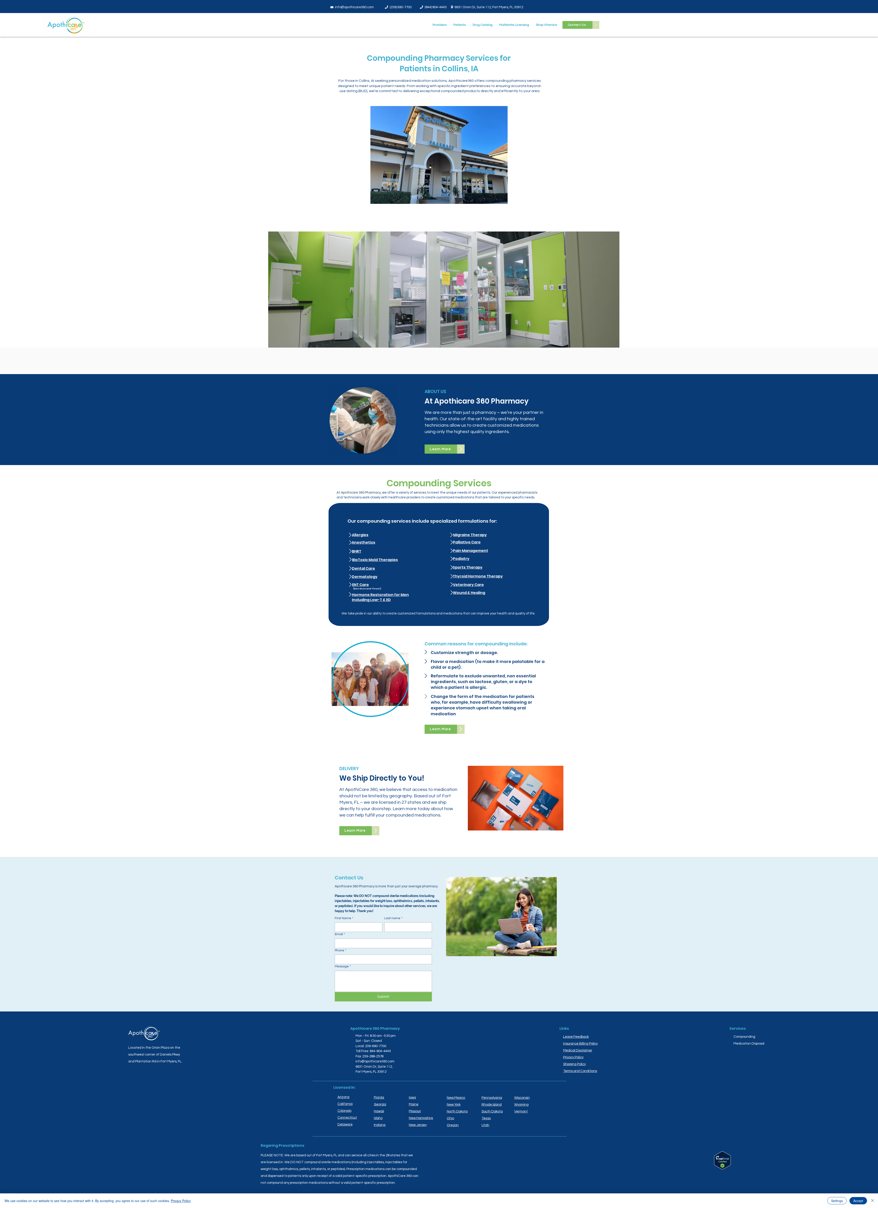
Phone (340, 950)
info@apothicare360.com (354, 7)
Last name (393, 918)
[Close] (872, 1200)
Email (340, 934)
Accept (858, 1200)
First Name (344, 918)
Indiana (379, 1125)
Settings (837, 1200)
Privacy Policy (181, 1200)
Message (343, 966)
